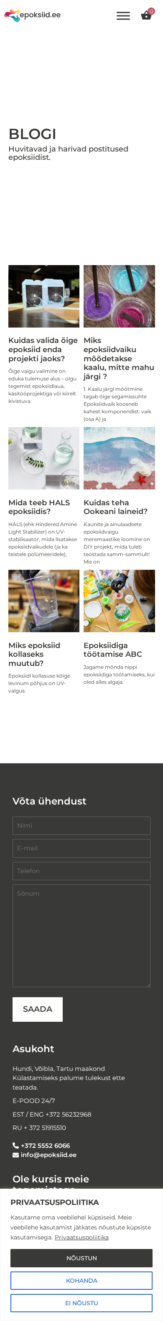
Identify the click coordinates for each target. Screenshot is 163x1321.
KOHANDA (81, 1280)
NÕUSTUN (81, 1258)
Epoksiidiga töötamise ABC (113, 650)
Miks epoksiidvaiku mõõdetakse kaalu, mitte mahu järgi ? (119, 358)
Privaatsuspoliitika (82, 1237)
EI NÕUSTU (81, 1303)
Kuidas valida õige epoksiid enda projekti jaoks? (43, 349)
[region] (81, 1255)
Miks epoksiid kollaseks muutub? (34, 654)
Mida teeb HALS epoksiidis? (39, 507)
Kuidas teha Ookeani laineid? (116, 507)
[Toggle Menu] (123, 16)
